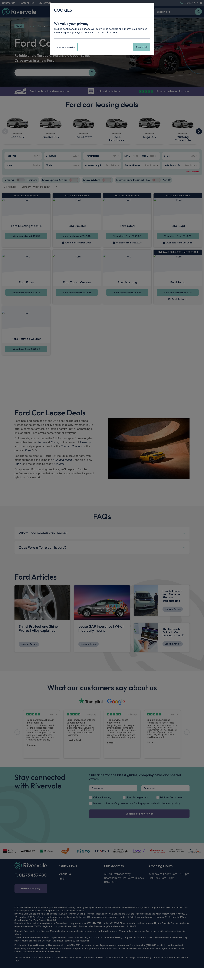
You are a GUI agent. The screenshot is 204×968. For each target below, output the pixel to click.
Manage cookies (65, 46)
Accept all (142, 46)
